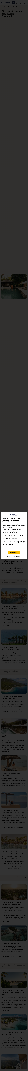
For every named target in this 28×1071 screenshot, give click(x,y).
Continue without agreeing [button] (14, 556)
